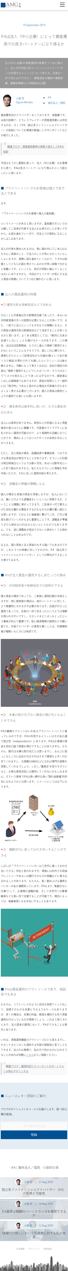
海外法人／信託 (56, 103)
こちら (30, 1055)
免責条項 (47, 1249)
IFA (49, 97)
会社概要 (20, 1249)
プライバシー (34, 1249)
